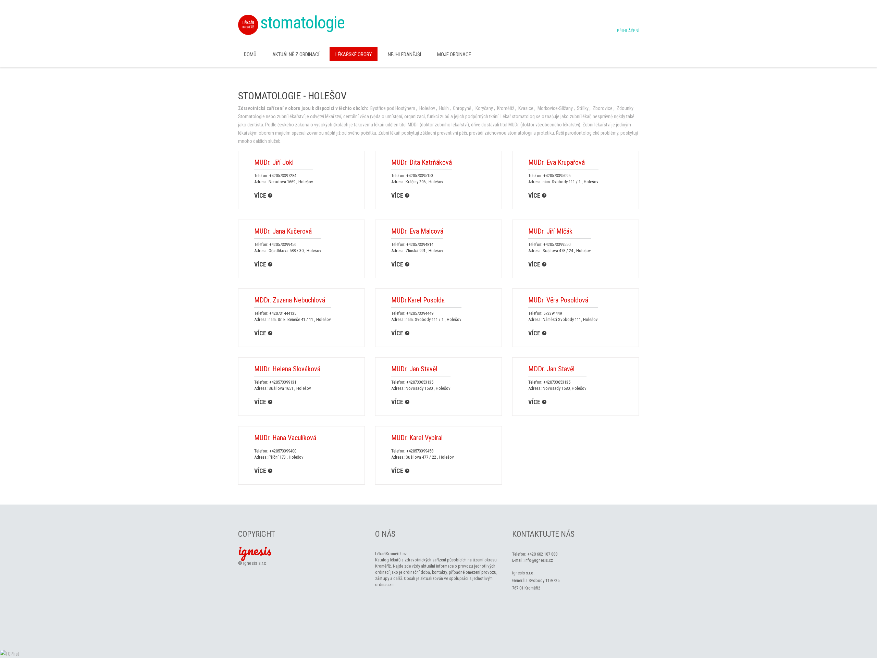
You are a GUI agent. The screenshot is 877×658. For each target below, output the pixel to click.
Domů (250, 54)
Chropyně (462, 108)
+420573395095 (556, 175)
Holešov (427, 108)
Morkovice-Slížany (555, 108)
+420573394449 (419, 313)
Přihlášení (628, 30)
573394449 (552, 313)
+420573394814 (419, 244)
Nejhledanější (404, 54)
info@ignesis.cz (538, 560)
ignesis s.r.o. (255, 563)
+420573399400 (282, 451)
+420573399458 (419, 451)
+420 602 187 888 (542, 554)
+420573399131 (282, 382)
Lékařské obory (353, 54)
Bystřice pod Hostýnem (392, 108)
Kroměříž (505, 108)
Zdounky (625, 108)
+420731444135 (282, 313)
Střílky (583, 108)
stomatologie (302, 23)
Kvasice (525, 108)
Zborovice (603, 108)
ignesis (254, 550)
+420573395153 (419, 175)
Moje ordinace (454, 54)
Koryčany (484, 108)
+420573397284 (282, 175)
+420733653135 (419, 382)
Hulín (444, 108)
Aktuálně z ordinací (295, 54)
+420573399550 (556, 244)
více (260, 195)
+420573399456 (282, 244)
